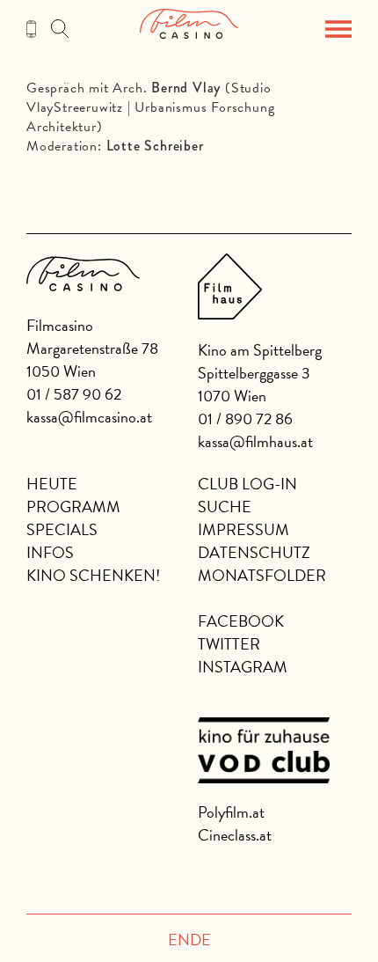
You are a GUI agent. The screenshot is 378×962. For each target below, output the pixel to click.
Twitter (229, 644)
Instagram (242, 667)
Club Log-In (247, 484)
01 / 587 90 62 (73, 394)
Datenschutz (254, 552)
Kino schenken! (93, 575)
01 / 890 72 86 (245, 418)
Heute (51, 484)
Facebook (241, 621)
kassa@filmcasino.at (89, 417)
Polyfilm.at (231, 812)
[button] (338, 29)
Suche (224, 506)
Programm (73, 506)
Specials (62, 529)
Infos (50, 552)
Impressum (243, 529)
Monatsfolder (262, 575)
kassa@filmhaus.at (255, 441)
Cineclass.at (235, 835)
